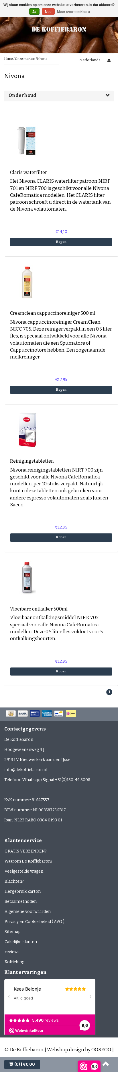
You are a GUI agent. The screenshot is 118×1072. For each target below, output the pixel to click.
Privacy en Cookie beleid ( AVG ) (34, 921)
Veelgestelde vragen (24, 871)
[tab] (59, 95)
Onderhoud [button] (22, 95)
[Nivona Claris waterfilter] (27, 141)
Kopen (61, 242)
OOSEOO (101, 1050)
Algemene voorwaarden (28, 911)
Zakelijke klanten (21, 941)
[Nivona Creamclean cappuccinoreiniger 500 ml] (27, 282)
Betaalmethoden (21, 901)
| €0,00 (24, 1064)
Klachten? (14, 881)
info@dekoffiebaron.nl (25, 769)
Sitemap (13, 931)
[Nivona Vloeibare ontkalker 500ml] (27, 577)
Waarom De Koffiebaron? (28, 861)
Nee (48, 12)
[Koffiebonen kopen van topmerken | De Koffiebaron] (59, 29)
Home (8, 59)
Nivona (42, 59)
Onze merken (25, 59)
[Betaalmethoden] (41, 714)
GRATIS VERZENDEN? (26, 851)
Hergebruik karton (23, 891)
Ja (34, 12)
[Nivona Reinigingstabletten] (27, 430)
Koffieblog (14, 962)
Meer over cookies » (73, 12)
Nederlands (90, 60)
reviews (12, 951)
